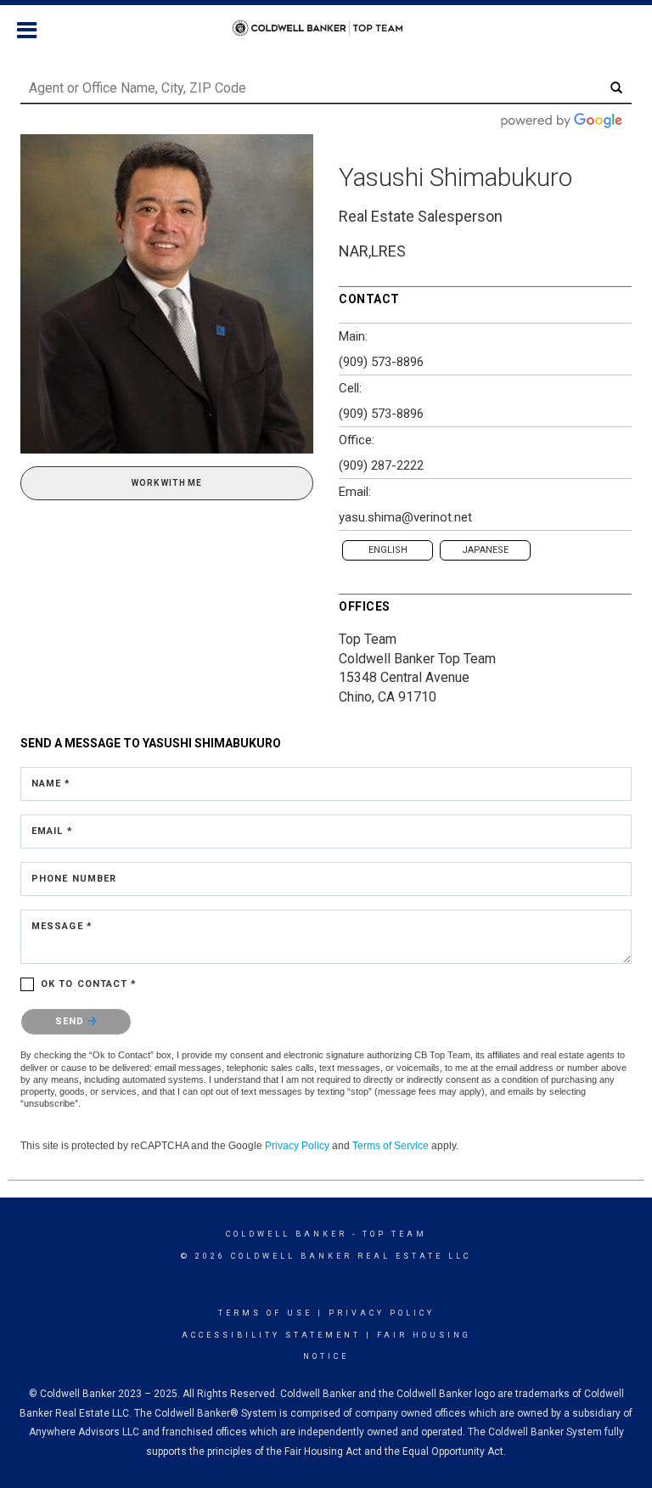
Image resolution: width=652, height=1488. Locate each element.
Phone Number (73, 878)
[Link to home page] (326, 28)
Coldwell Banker (286, 1234)
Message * (62, 926)
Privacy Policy (297, 1146)
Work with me (167, 483)
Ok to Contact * (89, 983)
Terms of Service (390, 1146)
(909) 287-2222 (381, 465)
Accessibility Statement (271, 1335)
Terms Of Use (265, 1313)
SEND (71, 1021)
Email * (52, 831)
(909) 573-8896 (381, 361)
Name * (51, 783)
